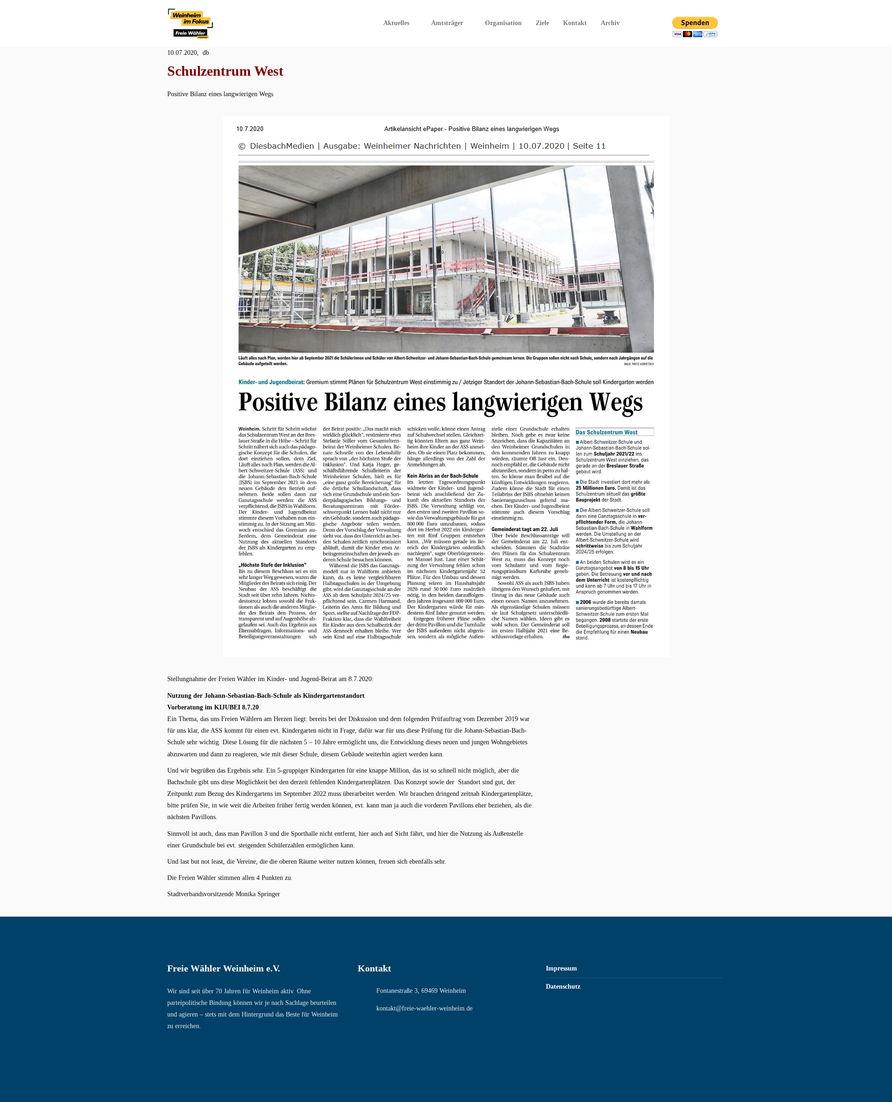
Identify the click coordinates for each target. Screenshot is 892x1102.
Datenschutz (563, 986)
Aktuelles (396, 23)
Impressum (561, 968)
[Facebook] (640, 23)
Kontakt (575, 23)
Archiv (610, 23)
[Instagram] (652, 23)
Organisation (503, 23)
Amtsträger (447, 23)
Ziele (542, 23)
